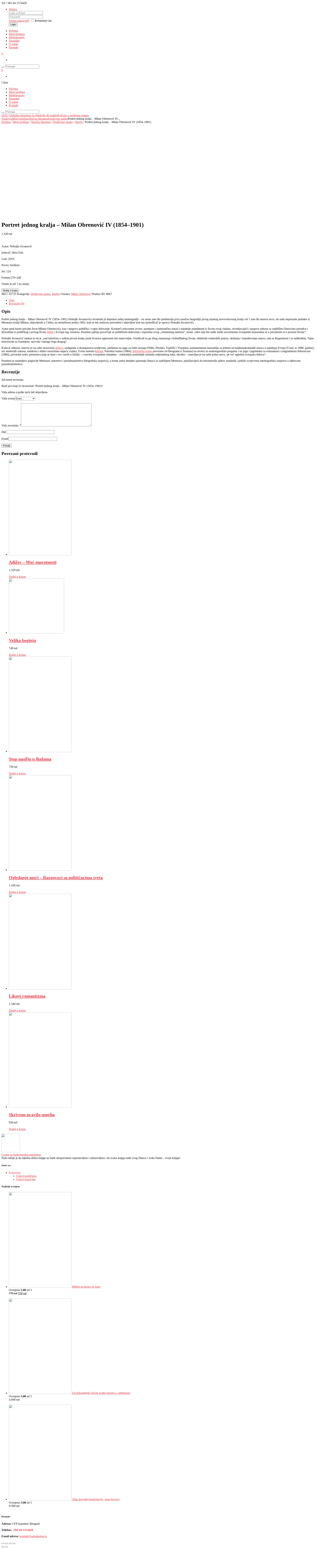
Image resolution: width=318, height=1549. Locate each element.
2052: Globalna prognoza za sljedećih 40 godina (29, 115)
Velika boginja (22, 640)
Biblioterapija (16, 37)
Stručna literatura (38, 118)
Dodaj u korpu (10, 290)
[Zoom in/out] (14, 1543)
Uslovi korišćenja (26, 1176)
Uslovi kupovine (26, 1179)
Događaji (14, 40)
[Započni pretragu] (2, 112)
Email (4, 438)
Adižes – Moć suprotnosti (32, 562)
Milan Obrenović (81, 294)
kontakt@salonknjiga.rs (33, 1536)
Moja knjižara (17, 34)
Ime (3, 431)
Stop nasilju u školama (30, 759)
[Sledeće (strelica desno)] (6, 1546)
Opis (11, 300)
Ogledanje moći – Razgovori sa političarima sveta (56, 877)
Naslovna (7, 118)
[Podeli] (6, 1543)
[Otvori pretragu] (2, 67)
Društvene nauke (58, 118)
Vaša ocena (8, 398)
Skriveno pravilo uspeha (32, 1114)
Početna (13, 30)
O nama (13, 44)
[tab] (163, 300)
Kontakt (13, 47)
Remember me (43, 20)
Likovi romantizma (27, 996)
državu (59, 347)
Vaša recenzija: (11, 425)
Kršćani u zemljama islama (73, 115)
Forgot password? (19, 20)
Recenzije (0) (16, 303)
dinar (99, 351)
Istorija (79, 122)
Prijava (13, 9)
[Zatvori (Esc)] (2, 1543)
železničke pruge (142, 351)
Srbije (50, 332)
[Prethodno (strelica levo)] (2, 1546)
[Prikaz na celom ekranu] (10, 1543)
